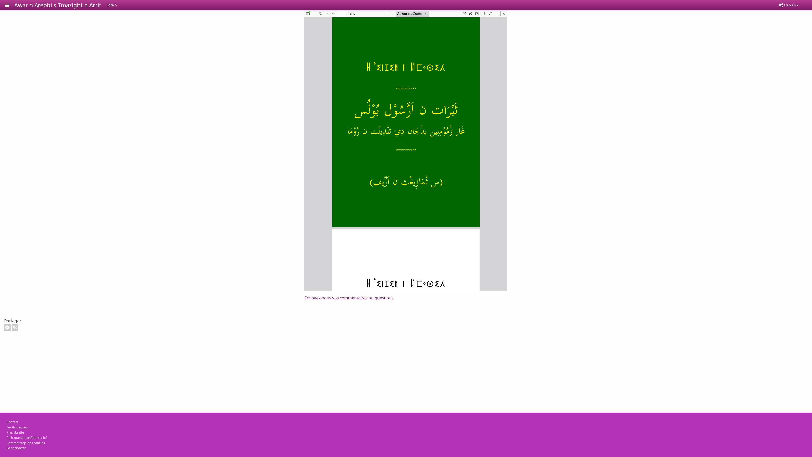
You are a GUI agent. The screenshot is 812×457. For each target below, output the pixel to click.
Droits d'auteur (18, 427)
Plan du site (15, 432)
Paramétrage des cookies (26, 443)
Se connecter (16, 448)
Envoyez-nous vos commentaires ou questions (349, 298)
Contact (12, 422)
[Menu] (9, 6)
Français (790, 5)
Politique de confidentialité (27, 437)
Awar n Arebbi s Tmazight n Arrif (57, 5)
